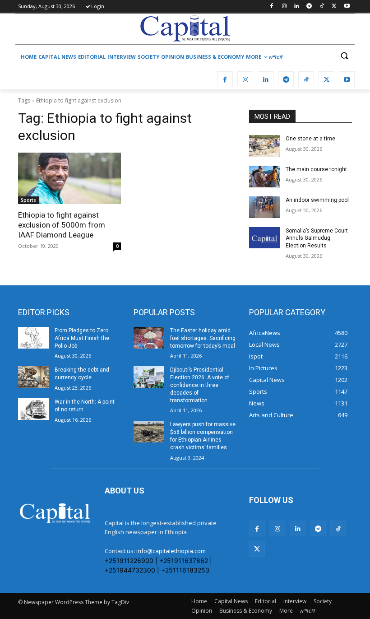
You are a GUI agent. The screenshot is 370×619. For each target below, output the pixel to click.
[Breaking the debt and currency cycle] (33, 377)
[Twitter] (334, 6)
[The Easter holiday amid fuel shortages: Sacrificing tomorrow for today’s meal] (149, 338)
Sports (28, 200)
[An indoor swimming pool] (264, 207)
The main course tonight (316, 169)
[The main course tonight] (264, 176)
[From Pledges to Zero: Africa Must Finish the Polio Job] (33, 338)
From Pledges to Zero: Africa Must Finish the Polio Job (82, 338)
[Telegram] (309, 6)
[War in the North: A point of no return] (33, 409)
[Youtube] (347, 6)
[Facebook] (271, 6)
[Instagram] (284, 6)
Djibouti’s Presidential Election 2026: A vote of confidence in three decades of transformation (199, 385)
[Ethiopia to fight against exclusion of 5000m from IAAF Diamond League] (69, 178)
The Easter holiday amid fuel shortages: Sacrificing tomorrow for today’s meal (203, 338)
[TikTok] (322, 6)
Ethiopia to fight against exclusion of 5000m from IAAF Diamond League (61, 224)
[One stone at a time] (264, 146)
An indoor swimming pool (317, 200)
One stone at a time (310, 138)
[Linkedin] (296, 6)
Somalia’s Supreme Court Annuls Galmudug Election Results (317, 238)
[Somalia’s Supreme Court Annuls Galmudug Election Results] (264, 238)
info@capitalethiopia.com (171, 551)
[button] (344, 55)
